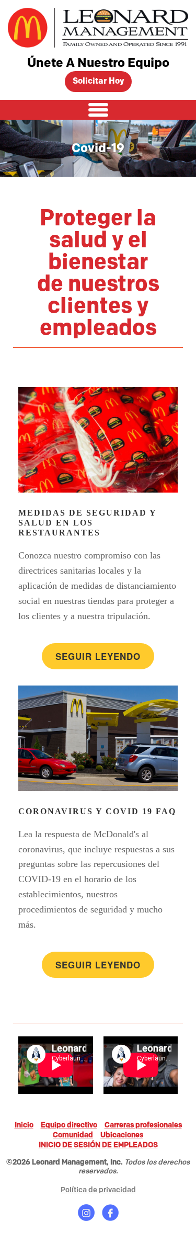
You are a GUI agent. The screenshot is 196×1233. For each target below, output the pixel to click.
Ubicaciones (121, 1135)
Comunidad (73, 1135)
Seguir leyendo (98, 656)
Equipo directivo (69, 1125)
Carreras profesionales (143, 1125)
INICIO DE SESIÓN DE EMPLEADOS (98, 1144)
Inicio (24, 1125)
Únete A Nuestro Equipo (98, 63)
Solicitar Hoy (98, 81)
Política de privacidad (98, 1189)
